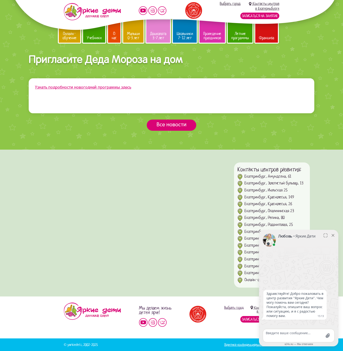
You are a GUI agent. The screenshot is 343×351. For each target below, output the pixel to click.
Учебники (94, 38)
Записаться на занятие (260, 16)
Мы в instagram (152, 10)
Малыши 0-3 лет (133, 36)
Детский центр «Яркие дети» (92, 311)
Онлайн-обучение (70, 36)
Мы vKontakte (162, 10)
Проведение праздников (212, 36)
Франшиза (266, 38)
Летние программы (240, 36)
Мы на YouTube (143, 10)
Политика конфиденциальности (245, 344)
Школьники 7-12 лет (185, 36)
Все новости (171, 124)
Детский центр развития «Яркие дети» (92, 11)
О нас (114, 36)
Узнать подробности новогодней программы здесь (83, 87)
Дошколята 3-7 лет (158, 36)
